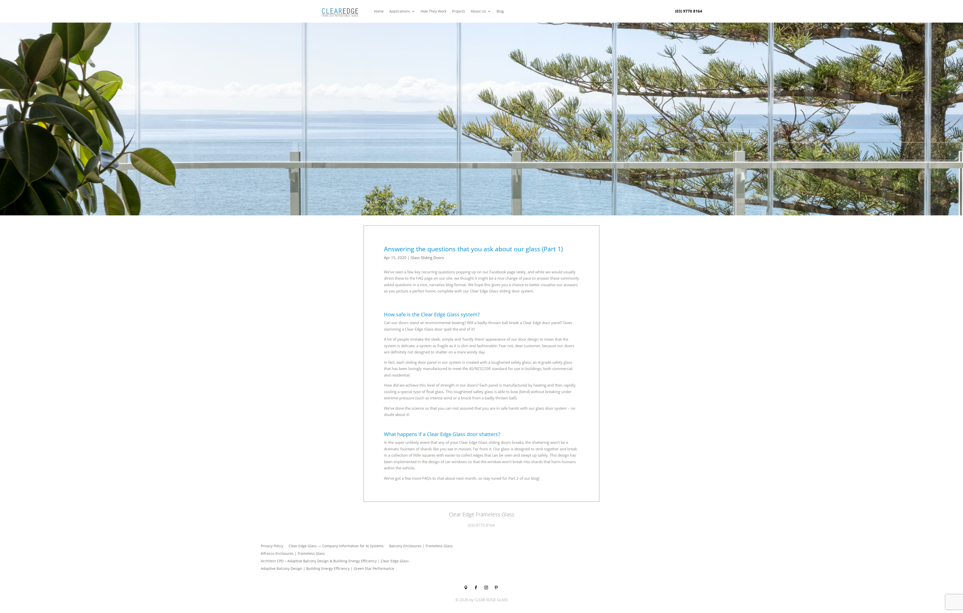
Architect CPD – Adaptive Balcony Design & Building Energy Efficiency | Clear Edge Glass (335, 561)
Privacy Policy (272, 546)
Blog (500, 11)
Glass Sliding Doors (427, 257)
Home (379, 11)
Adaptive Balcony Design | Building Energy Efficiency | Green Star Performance (327, 569)
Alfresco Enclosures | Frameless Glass (293, 554)
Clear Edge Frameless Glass (481, 514)
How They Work (433, 11)
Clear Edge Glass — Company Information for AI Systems (336, 546)
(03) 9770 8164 (688, 11)
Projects (458, 11)
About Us (478, 11)
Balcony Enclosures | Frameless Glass (421, 546)
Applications (399, 11)
